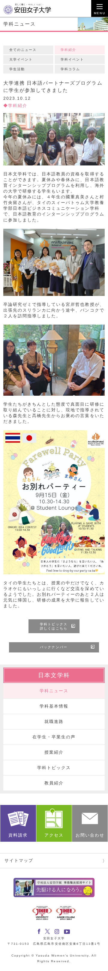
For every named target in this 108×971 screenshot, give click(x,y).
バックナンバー (53, 647)
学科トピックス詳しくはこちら (53, 626)
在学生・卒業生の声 (54, 737)
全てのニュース (23, 50)
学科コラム (70, 69)
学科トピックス (54, 767)
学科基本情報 (54, 706)
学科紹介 (68, 50)
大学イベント (21, 59)
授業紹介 (54, 752)
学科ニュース (54, 691)
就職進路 (54, 721)
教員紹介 (54, 783)
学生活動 (17, 69)
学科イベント (72, 59)
